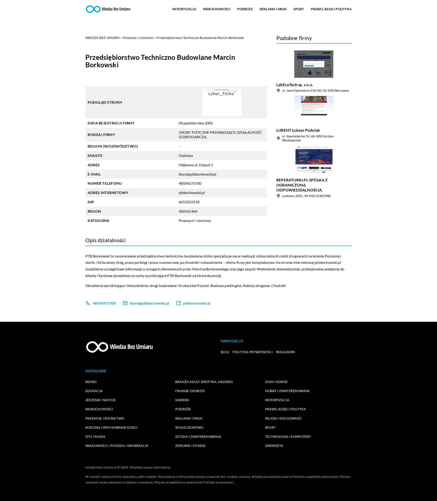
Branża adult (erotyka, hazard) (204, 382)
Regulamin (285, 352)
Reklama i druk (273, 9)
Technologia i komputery (288, 436)
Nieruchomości (217, 9)
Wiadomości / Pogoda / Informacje (116, 446)
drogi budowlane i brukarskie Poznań (179, 285)
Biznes (91, 382)
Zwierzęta (274, 446)
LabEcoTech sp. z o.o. (294, 84)
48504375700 (190, 183)
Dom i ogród (276, 382)
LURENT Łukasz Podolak (298, 130)
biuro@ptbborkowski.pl (197, 174)
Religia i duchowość (283, 418)
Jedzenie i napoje (100, 400)
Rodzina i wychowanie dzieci (111, 427)
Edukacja (94, 391)
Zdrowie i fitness (190, 446)
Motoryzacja (184, 9)
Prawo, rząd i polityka (331, 9)
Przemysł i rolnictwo (195, 220)
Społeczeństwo (189, 427)
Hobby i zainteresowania (287, 391)
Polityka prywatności (253, 352)
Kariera (182, 400)
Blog (225, 352)
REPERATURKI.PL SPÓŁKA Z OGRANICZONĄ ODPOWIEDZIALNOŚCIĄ (302, 185)
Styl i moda (95, 436)
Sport (299, 9)
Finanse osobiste (190, 391)
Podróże (245, 9)
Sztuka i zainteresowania (198, 436)
